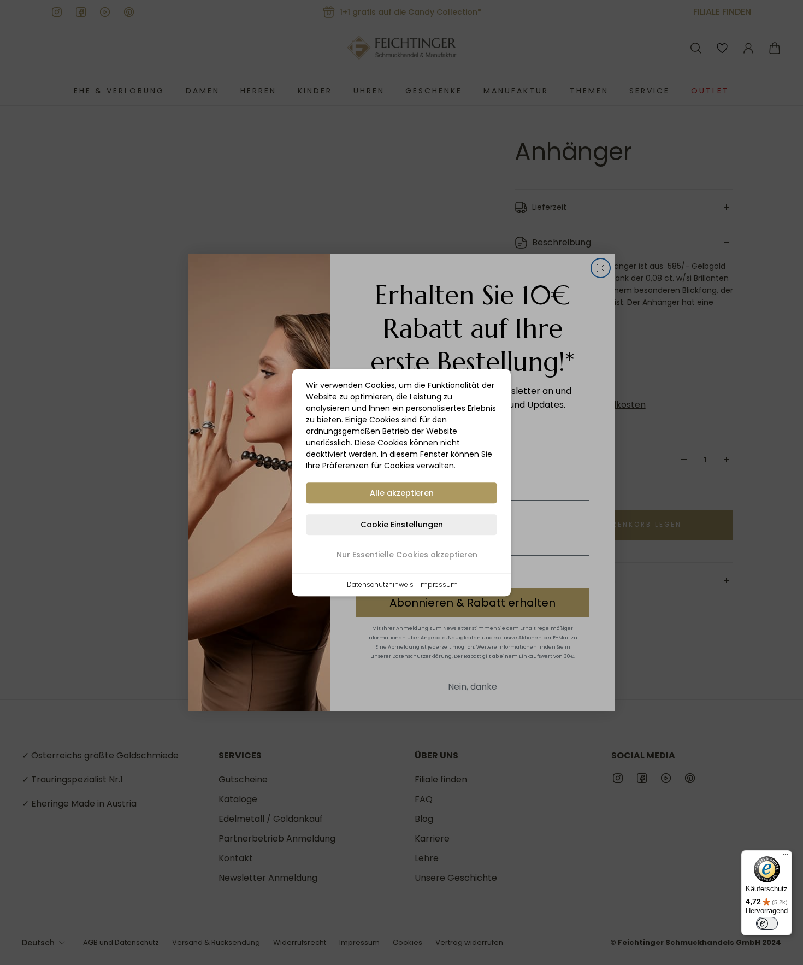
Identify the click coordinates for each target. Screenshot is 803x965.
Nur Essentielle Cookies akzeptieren (406, 554)
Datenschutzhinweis (380, 584)
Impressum (438, 584)
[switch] (767, 923)
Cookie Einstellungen (402, 524)
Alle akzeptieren (402, 492)
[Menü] (785, 856)
